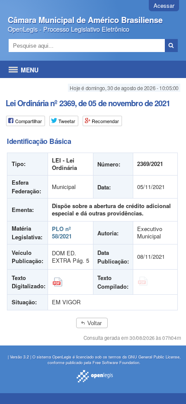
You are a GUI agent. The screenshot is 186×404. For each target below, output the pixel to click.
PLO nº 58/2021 (62, 232)
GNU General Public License (154, 357)
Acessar (164, 5)
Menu (29, 69)
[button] (92, 323)
